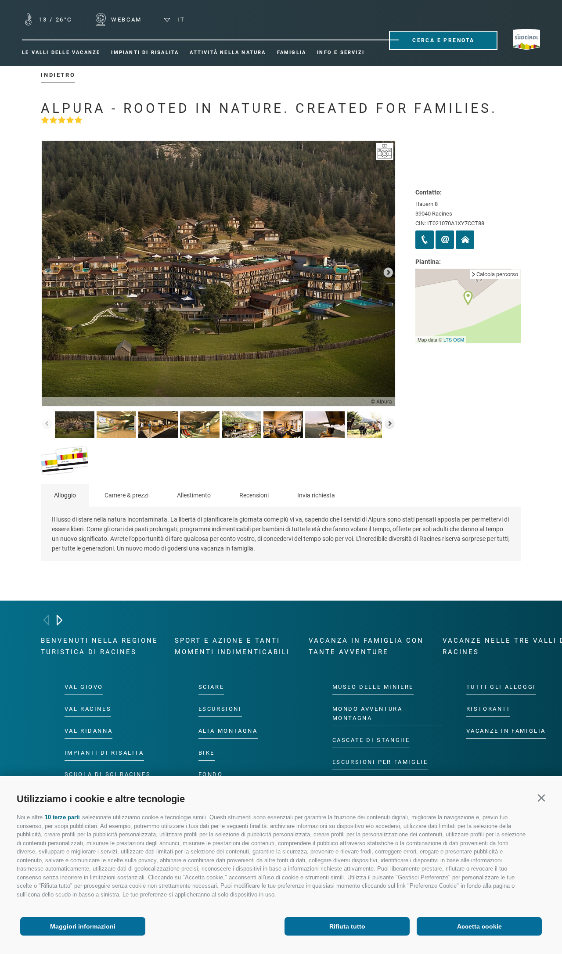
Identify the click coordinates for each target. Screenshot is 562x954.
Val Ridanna (89, 730)
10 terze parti (62, 817)
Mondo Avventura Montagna (367, 713)
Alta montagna (228, 730)
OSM (458, 339)
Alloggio (65, 495)
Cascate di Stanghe (371, 739)
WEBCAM (125, 19)
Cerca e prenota (443, 40)
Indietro (58, 75)
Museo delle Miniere (373, 687)
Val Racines (88, 708)
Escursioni (220, 708)
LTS (447, 339)
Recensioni (254, 495)
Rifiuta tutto (347, 926)
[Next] (59, 620)
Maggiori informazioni (82, 926)
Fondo (210, 774)
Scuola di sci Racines (108, 774)
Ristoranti (488, 708)
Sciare (211, 687)
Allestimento (194, 495)
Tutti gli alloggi (501, 687)
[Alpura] (384, 151)
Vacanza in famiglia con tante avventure (366, 646)
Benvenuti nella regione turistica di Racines (99, 646)
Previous (48, 273)
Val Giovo (84, 687)
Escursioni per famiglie (380, 761)
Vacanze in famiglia (506, 730)
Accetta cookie (479, 926)
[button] (541, 797)
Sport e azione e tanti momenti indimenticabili (232, 646)
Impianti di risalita (104, 752)
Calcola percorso (497, 274)
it (180, 19)
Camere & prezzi (126, 495)
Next (388, 273)
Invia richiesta (316, 495)
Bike (206, 752)
